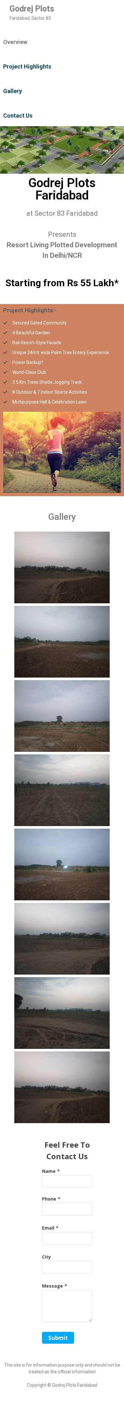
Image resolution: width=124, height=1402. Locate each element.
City (46, 1257)
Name (49, 1171)
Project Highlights (27, 66)
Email (48, 1228)
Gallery (12, 91)
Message (52, 1286)
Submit (58, 1337)
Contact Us (17, 115)
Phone (49, 1199)
